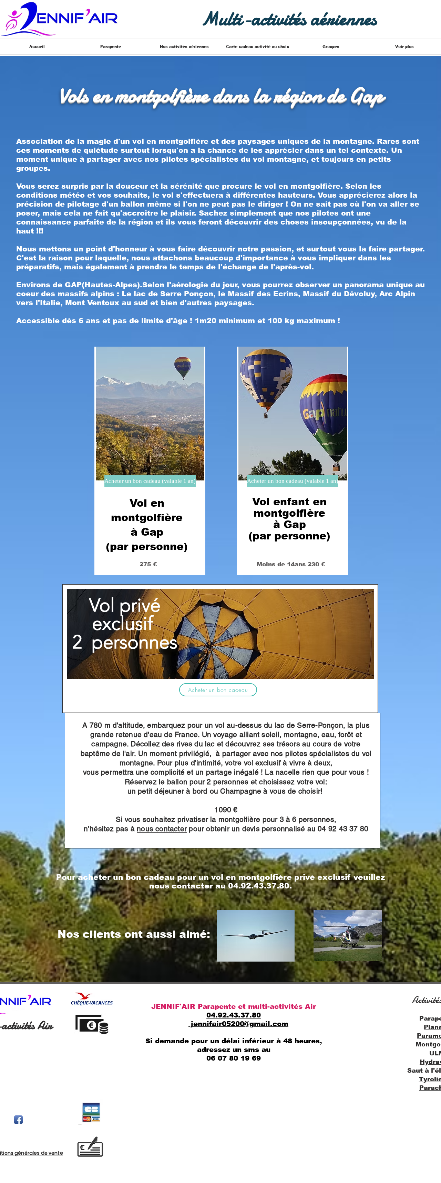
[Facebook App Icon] (18, 1119)
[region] (149, 461)
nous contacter (162, 828)
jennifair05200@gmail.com (238, 1023)
